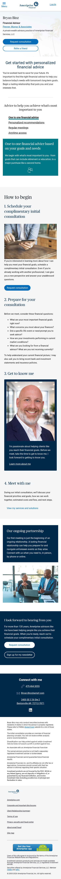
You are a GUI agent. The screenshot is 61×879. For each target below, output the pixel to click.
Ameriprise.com (13, 800)
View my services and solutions (22, 508)
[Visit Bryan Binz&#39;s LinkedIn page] (30, 710)
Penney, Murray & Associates (17, 26)
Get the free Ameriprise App (32, 847)
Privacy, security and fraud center (20, 822)
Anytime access (18, 132)
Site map (10, 833)
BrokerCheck (29, 727)
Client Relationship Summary (18, 811)
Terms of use (12, 816)
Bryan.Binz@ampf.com (32, 693)
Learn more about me (20, 464)
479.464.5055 (33, 686)
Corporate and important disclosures (21, 805)
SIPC (17, 870)
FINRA (9, 870)
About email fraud (14, 827)
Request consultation (20, 41)
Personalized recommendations (26, 122)
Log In (53, 4)
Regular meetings (18, 127)
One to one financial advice (24, 117)
